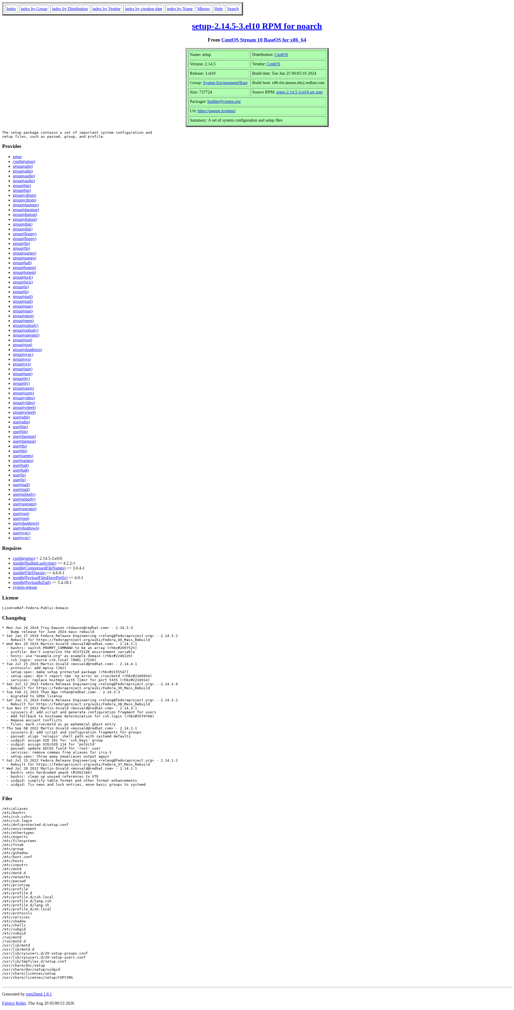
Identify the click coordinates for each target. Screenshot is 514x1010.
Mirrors (203, 8)
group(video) (24, 398)
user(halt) (21, 465)
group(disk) (22, 224)
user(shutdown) (26, 523)
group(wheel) (24, 407)
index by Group (34, 8)
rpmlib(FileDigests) (29, 573)
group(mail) (23, 296)
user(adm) (21, 417)
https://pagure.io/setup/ (217, 111)
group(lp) (21, 287)
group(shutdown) (27, 349)
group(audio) (24, 176)
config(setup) (24, 161)
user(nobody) (24, 494)
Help (218, 8)
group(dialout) (25, 214)
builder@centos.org (224, 101)
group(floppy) (24, 234)
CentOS (281, 54)
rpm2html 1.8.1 (39, 994)
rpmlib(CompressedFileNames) (39, 568)
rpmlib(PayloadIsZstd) (32, 582)
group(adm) (23, 166)
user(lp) (19, 475)
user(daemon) (24, 436)
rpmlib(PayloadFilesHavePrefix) (40, 577)
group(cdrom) (24, 195)
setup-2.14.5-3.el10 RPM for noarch (257, 26)
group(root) (22, 340)
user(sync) (21, 533)
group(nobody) (25, 325)
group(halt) (22, 262)
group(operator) (26, 335)
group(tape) (22, 369)
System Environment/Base (225, 82)
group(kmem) (24, 267)
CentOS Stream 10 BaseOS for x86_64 (263, 40)
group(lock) (23, 277)
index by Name (180, 8)
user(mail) (21, 484)
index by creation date (143, 8)
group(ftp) (21, 243)
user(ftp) (20, 446)
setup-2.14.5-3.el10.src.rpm (299, 92)
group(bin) (22, 185)
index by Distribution (70, 8)
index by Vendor (106, 8)
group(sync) (23, 354)
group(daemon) (26, 205)
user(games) (23, 455)
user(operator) (24, 504)
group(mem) (23, 316)
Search (233, 8)
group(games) (24, 253)
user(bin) (20, 426)
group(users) (23, 388)
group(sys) (22, 359)
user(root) (21, 513)
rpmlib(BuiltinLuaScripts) (34, 563)
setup (17, 156)
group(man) (23, 306)
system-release (25, 587)
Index (11, 8)
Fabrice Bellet (14, 1003)
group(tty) (21, 378)
